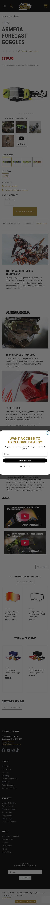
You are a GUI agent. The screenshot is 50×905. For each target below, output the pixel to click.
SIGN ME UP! (25, 460)
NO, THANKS (25, 466)
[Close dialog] (47, 432)
